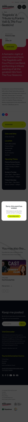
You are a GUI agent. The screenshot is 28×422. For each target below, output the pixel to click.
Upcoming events (14, 216)
